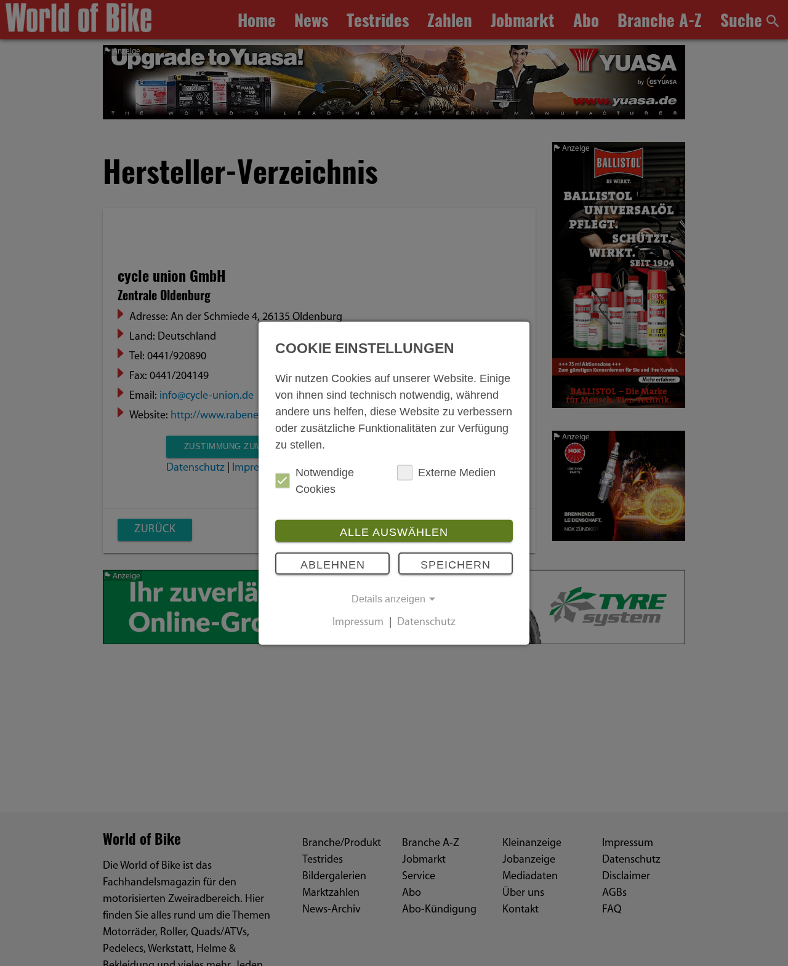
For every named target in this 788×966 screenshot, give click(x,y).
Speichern (455, 565)
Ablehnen (332, 565)
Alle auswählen (394, 531)
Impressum (358, 622)
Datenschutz (426, 622)
